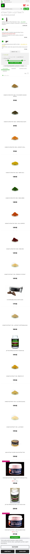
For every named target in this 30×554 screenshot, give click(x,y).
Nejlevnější (5, 68)
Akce (5, 57)
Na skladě (6, 54)
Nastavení (15, 547)
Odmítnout (7, 551)
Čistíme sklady (7, 58)
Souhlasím (22, 551)
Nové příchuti (20, 57)
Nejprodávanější (23, 68)
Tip (14, 57)
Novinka (10, 57)
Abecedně (5, 71)
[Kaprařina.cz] (3, 5)
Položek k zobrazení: (15, 62)
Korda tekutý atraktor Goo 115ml (13, 22)
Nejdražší (14, 68)
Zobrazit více (14, 51)
